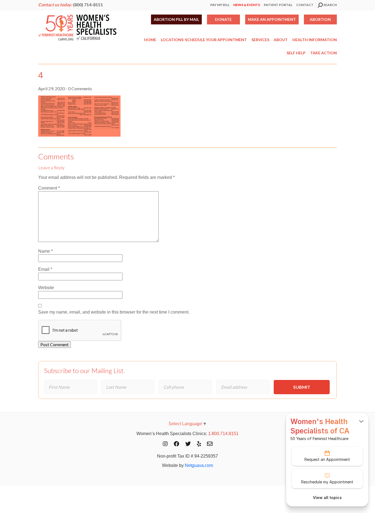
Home (150, 39)
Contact (305, 5)
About (281, 39)
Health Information (314, 39)
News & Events (246, 5)
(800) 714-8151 (88, 4)
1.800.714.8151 (223, 433)
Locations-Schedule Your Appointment (204, 39)
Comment (49, 188)
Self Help (296, 52)
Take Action (323, 52)
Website (46, 287)
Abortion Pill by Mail (176, 19)
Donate (223, 19)
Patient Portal (278, 5)
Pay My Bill (220, 5)
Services (260, 39)
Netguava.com (199, 465)
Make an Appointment (272, 19)
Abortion (320, 19)
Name (45, 251)
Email (45, 269)
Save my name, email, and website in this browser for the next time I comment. (113, 312)
